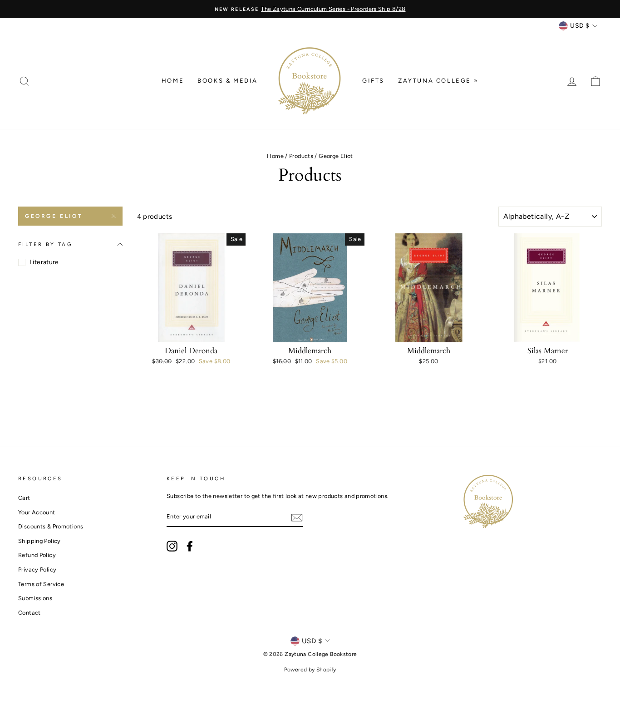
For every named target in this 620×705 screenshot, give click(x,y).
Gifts (373, 80)
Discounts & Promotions (50, 526)
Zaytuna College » (438, 80)
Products (301, 156)
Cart (24, 497)
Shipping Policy (39, 540)
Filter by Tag (45, 244)
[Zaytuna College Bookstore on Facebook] (189, 546)
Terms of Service (41, 584)
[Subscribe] (297, 517)
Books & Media (227, 80)
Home (173, 80)
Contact (29, 612)
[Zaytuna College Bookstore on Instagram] (172, 546)
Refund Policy (37, 555)
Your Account (36, 512)
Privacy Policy (37, 569)
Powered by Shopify (310, 669)
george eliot (54, 216)
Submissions (35, 598)
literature (44, 262)
